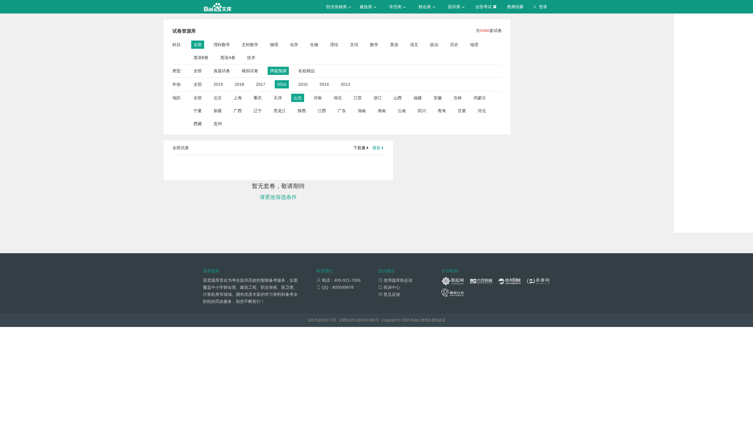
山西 (398, 97)
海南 (382, 110)
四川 (422, 110)
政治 (434, 44)
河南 (318, 97)
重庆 (258, 97)
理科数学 (222, 44)
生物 (314, 44)
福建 (418, 97)
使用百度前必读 (433, 320)
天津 (278, 97)
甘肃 (462, 110)
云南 (402, 110)
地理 (474, 44)
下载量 (359, 147)
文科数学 (250, 44)
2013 (345, 84)
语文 (414, 44)
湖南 (362, 110)
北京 (218, 97)
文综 (354, 44)
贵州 (218, 123)
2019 (218, 84)
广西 (238, 110)
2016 (281, 84)
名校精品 (306, 70)
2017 (260, 84)
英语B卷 (201, 57)
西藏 (198, 123)
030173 (327, 320)
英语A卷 (227, 57)
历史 (454, 44)
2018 (239, 84)
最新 (376, 147)
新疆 (218, 110)
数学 (374, 44)
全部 (198, 44)
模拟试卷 (250, 70)
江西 (322, 110)
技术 (251, 57)
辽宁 (258, 110)
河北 (482, 110)
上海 (238, 97)
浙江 (378, 97)
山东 (298, 97)
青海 (442, 110)
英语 (394, 44)
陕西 (302, 110)
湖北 (338, 97)
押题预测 (278, 70)
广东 (342, 110)
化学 (294, 44)
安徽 (438, 97)
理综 (334, 44)
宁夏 (198, 110)
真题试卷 (222, 70)
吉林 (458, 97)
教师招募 (515, 6)
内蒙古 (480, 97)
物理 (274, 44)
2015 (303, 84)
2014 (324, 84)
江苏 (358, 97)
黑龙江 (280, 110)
